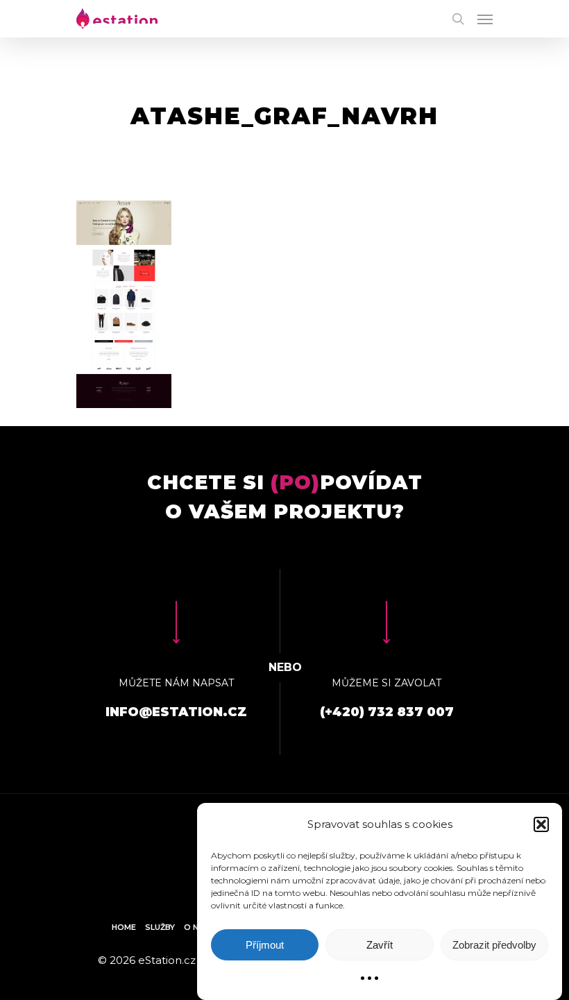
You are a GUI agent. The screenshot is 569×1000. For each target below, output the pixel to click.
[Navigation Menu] (485, 19)
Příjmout (265, 945)
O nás (197, 927)
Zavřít (379, 945)
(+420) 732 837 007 (387, 712)
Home (124, 927)
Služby (160, 927)
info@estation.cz (176, 712)
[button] (541, 824)
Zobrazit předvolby (494, 945)
